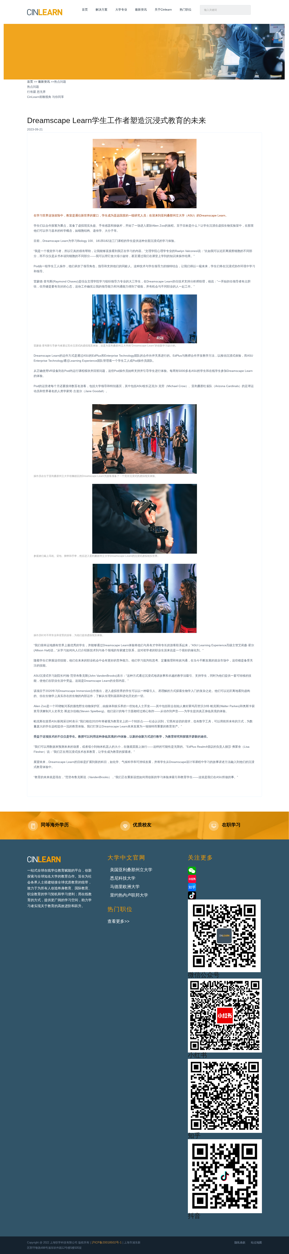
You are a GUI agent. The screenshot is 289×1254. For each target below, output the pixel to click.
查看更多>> (118, 921)
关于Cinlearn (163, 9)
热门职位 (185, 9)
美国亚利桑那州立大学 (131, 870)
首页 (85, 9)
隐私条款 (239, 1242)
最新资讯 (141, 9)
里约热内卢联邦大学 (129, 895)
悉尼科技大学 (122, 878)
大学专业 (121, 9)
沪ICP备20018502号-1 (107, 1242)
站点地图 (256, 1242)
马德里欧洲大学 (125, 887)
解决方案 (101, 9)
